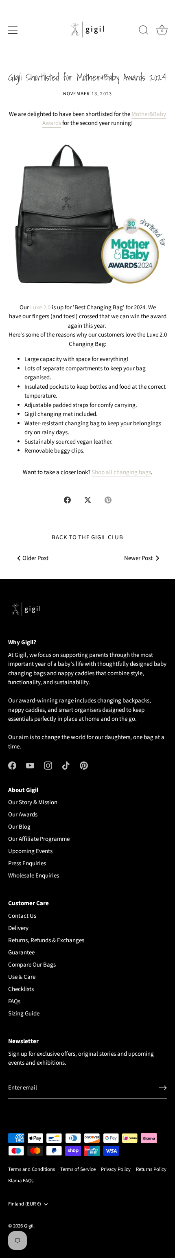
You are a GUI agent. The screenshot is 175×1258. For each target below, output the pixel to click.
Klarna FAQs (20, 1180)
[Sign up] (163, 1088)
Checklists (21, 989)
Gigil (28, 1226)
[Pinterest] (84, 765)
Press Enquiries (27, 863)
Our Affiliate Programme (39, 839)
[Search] (144, 31)
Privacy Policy (116, 1169)
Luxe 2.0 (40, 307)
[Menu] (13, 30)
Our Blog (19, 827)
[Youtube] (30, 765)
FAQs (14, 1001)
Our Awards (22, 814)
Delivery (18, 928)
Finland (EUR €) (24, 1204)
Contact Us (22, 916)
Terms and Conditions (31, 1169)
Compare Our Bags (32, 964)
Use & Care (21, 977)
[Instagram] (48, 765)
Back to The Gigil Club (87, 537)
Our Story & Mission (32, 802)
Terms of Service (78, 1169)
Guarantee (21, 952)
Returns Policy (151, 1169)
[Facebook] (12, 765)
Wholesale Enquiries (33, 875)
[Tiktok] (66, 765)
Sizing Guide (23, 1013)
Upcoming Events (30, 851)
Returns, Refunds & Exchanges (46, 940)
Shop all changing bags (121, 472)
